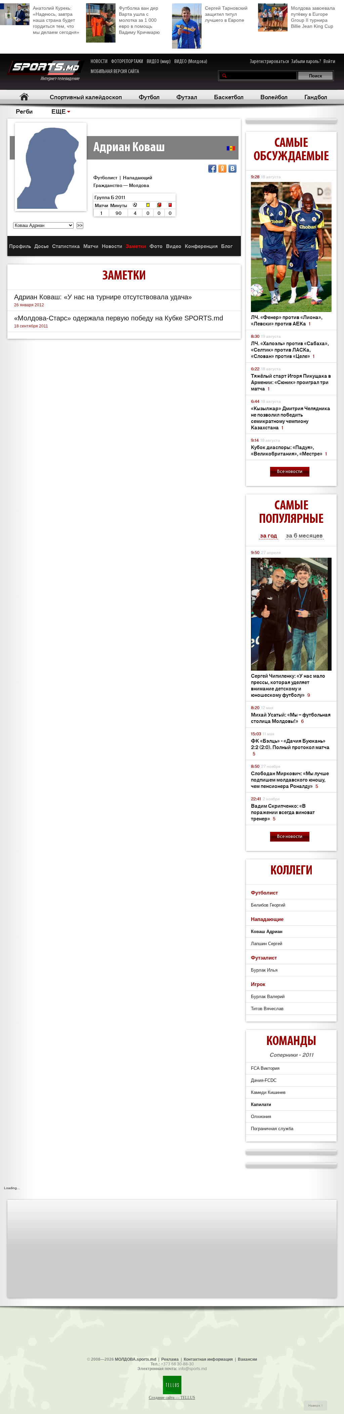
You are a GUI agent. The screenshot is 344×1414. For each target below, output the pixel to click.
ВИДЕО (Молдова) (190, 61)
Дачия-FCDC (263, 1080)
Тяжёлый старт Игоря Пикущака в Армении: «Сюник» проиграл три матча (291, 381)
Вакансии (247, 1359)
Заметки (136, 246)
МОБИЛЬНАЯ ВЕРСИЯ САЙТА (115, 71)
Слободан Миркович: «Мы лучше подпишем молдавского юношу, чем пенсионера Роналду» (290, 779)
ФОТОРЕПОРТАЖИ (127, 61)
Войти (329, 61)
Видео (173, 246)
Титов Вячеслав (267, 1008)
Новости (112, 246)
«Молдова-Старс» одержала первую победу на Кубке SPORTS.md (118, 318)
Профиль (20, 246)
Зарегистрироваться (269, 61)
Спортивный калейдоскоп (86, 97)
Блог (226, 246)
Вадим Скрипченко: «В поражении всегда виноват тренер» (283, 811)
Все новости (289, 471)
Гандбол (315, 97)
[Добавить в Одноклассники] (222, 169)
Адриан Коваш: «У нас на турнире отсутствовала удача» (103, 297)
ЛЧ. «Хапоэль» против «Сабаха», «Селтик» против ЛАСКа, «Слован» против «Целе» (290, 349)
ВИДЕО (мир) (159, 61)
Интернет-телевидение (62, 78)
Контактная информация (208, 1359)
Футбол (149, 97)
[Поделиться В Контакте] (232, 169)
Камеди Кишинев (268, 1092)
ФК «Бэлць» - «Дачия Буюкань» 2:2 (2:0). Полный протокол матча (290, 746)
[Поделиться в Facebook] (212, 169)
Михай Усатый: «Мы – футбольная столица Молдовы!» (291, 717)
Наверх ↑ (315, 1405)
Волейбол (274, 97)
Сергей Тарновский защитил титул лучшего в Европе (226, 14)
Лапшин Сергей (266, 943)
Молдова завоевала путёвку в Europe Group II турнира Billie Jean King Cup (313, 17)
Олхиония (261, 1116)
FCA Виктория (265, 1068)
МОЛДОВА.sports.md (135, 1359)
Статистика (66, 246)
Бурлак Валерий (268, 996)
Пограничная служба (272, 1128)
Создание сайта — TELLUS (172, 1397)
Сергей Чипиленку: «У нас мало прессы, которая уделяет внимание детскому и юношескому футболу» (288, 685)
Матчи (90, 246)
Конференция (201, 246)
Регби (24, 111)
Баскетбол (229, 97)
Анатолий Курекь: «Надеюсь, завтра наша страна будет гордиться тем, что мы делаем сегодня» (56, 20)
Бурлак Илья (264, 970)
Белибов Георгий (268, 905)
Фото (156, 246)
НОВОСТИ (99, 61)
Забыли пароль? (306, 61)
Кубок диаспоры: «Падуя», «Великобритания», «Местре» (289, 450)
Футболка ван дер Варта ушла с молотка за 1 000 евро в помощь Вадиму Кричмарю (139, 20)
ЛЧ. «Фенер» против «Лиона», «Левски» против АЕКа (286, 320)
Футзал (186, 97)
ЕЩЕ (58, 111)
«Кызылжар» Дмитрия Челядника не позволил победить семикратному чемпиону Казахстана (290, 417)
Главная (24, 96)
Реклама (170, 1359)
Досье (41, 246)
